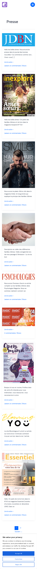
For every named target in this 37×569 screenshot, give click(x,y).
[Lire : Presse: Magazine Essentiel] (18, 474)
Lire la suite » (8, 62)
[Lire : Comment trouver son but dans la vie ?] (18, 420)
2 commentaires (10, 333)
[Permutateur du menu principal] (32, 4)
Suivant (18, 532)
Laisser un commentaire (12, 66)
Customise (18, 559)
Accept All (18, 553)
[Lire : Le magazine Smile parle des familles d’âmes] (18, 165)
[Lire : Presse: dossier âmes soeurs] (18, 95)
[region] (18, 551)
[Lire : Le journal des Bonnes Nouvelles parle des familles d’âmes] (18, 40)
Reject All (18, 565)
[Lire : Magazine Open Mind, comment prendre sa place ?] (18, 363)
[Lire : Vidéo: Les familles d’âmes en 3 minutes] (18, 229)
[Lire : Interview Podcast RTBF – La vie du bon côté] (18, 317)
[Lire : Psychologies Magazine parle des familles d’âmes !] (18, 277)
